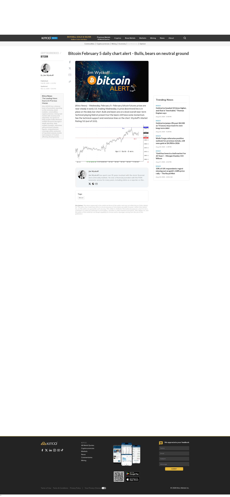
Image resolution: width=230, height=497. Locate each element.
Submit (174, 469)
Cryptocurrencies (103, 44)
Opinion (143, 44)
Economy (122, 44)
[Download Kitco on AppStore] (132, 479)
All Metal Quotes (87, 445)
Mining (114, 44)
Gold (158, 105)
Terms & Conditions (60, 488)
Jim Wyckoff (48, 75)
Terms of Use (46, 488)
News (83, 454)
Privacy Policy (75, 488)
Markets (84, 451)
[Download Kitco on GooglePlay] (132, 474)
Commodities (89, 44)
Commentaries (86, 457)
